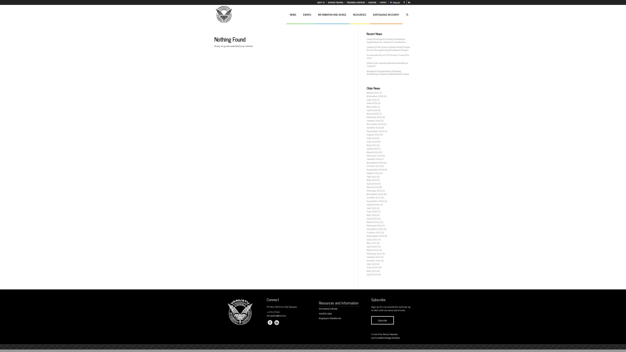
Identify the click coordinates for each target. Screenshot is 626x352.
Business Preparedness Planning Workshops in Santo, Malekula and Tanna (388, 73)
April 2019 (372, 274)
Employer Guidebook (330, 318)
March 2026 (373, 92)
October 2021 (374, 232)
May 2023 (372, 180)
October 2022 (374, 197)
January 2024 (373, 159)
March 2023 (373, 187)
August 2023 (373, 173)
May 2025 (372, 106)
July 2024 (372, 138)
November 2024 (375, 124)
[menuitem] (321, 2)
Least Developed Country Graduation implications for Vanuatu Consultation (386, 41)
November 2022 (375, 194)
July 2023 (372, 176)
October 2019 (374, 260)
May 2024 (372, 145)
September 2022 (375, 201)
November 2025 (375, 96)
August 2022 (373, 204)
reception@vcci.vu (276, 315)
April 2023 (372, 183)
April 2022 (372, 218)
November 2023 (375, 162)
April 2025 (372, 110)
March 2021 (373, 250)
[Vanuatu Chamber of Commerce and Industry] (224, 14)
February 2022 (374, 225)
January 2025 (373, 120)
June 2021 (372, 239)
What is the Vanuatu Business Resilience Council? (387, 64)
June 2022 (372, 211)
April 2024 (372, 148)
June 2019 (372, 267)
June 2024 (372, 141)
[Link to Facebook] (404, 2)
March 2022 (373, 222)
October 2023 (374, 166)
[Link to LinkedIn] (409, 2)
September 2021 (375, 236)
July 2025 (372, 99)
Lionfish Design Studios (387, 338)
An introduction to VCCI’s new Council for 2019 (388, 56)
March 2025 (373, 113)
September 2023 (375, 169)
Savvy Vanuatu (390, 334)
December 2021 (375, 229)
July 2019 (372, 264)
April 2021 (372, 246)
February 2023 (374, 190)
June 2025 (372, 103)
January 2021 (373, 257)
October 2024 (374, 127)
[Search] (407, 14)
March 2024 (373, 152)
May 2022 (372, 215)
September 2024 (375, 131)
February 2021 (374, 253)
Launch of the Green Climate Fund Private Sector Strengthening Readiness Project (388, 48)
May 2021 (372, 243)
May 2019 (372, 271)
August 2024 (373, 134)
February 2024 (374, 155)
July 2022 (372, 208)
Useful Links (325, 313)
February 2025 (374, 117)
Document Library (328, 308)
